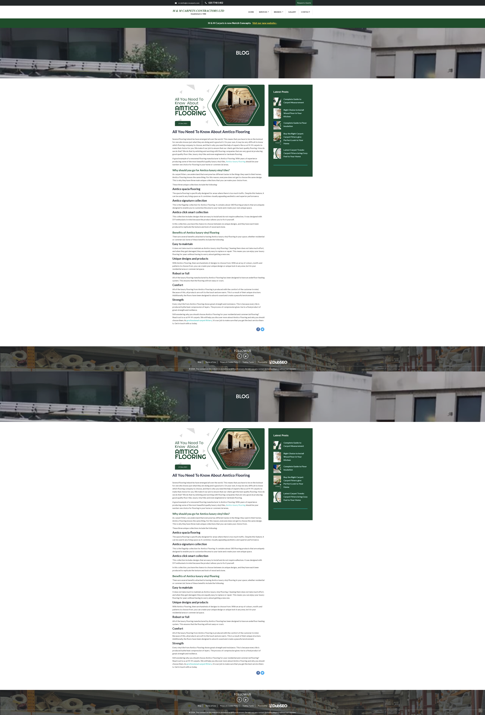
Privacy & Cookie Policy (229, 362)
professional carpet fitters (199, 320)
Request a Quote (304, 3)
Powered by (263, 362)
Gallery (292, 12)
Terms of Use (210, 362)
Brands (278, 12)
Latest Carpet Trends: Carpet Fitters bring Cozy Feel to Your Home (296, 153)
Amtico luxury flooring (235, 161)
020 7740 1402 (215, 2)
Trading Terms (248, 362)
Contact (305, 12)
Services (263, 12)
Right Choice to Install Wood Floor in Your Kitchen (294, 113)
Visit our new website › (264, 23)
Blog (199, 362)
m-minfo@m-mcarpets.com (188, 3)
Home (251, 12)
